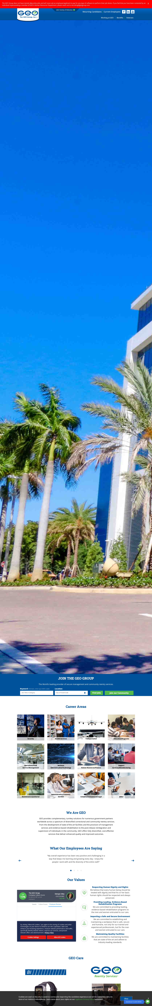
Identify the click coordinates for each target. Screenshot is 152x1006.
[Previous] (19, 860)
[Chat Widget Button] (147, 1001)
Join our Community (119, 693)
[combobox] (36, 693)
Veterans (129, 18)
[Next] (132, 860)
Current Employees (112, 11)
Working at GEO (107, 18)
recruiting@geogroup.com (80, 5)
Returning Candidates (92, 11)
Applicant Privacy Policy (84, 999)
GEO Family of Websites (64, 10)
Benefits (120, 18)
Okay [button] (126, 998)
